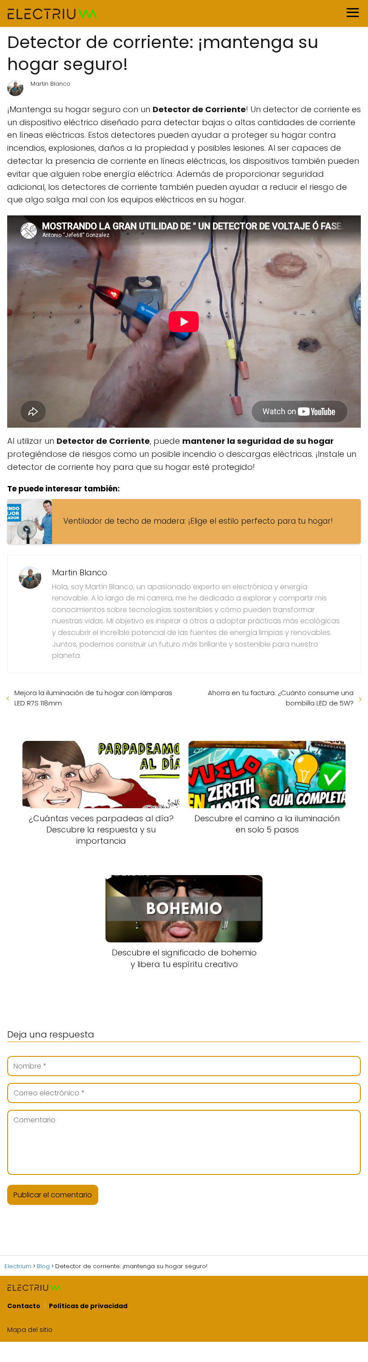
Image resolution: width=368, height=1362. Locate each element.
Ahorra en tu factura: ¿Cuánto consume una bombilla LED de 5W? (281, 698)
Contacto (23, 1305)
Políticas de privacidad (88, 1305)
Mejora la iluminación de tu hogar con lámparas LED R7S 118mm (93, 698)
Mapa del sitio (30, 1329)
